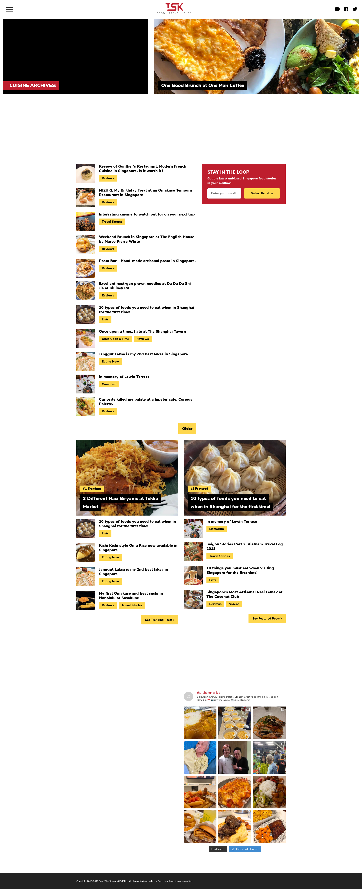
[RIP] (234, 757)
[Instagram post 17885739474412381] (269, 757)
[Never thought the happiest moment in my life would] (200, 757)
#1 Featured (199, 488)
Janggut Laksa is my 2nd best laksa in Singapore (143, 354)
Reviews (108, 178)
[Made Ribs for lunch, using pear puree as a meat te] (269, 826)
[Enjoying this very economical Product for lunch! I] (269, 792)
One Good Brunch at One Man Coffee (202, 85)
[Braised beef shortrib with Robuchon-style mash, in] (234, 826)
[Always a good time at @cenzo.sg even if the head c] (269, 723)
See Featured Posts (266, 618)
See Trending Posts (159, 619)
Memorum (109, 384)
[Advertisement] (181, 132)
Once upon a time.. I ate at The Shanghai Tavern (142, 331)
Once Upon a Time (115, 338)
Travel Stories (112, 221)
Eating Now (110, 361)
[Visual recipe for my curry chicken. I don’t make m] (200, 723)
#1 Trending (92, 488)
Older (187, 429)
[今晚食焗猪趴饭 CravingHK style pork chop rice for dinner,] (234, 792)
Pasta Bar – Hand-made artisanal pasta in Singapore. (147, 261)
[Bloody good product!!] (200, 826)
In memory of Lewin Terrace (124, 377)
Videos (234, 604)
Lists (105, 319)
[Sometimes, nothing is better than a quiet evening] (200, 792)
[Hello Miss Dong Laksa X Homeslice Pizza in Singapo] (234, 723)
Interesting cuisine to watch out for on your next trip (147, 214)
